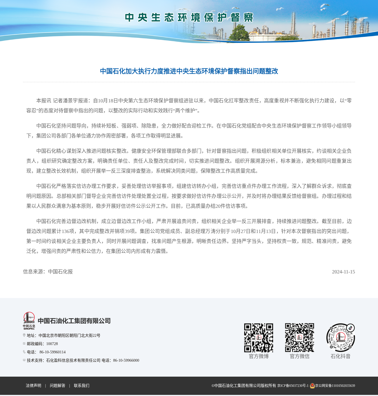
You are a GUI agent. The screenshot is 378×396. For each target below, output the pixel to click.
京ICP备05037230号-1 (293, 386)
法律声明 (33, 386)
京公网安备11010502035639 (335, 386)
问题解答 (57, 386)
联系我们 (81, 386)
